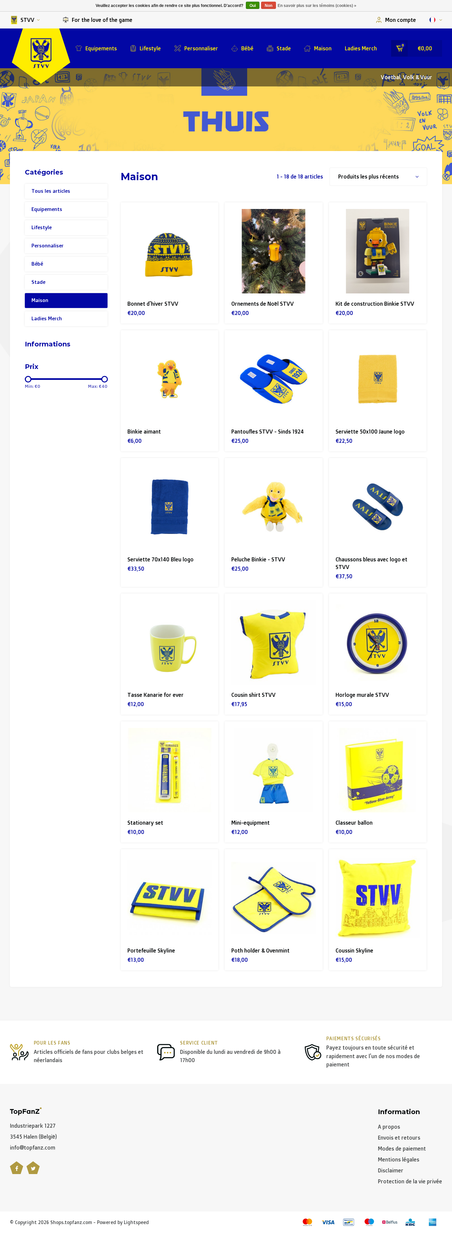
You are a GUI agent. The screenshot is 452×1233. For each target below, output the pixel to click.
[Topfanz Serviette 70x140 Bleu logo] (169, 507)
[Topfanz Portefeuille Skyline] (169, 898)
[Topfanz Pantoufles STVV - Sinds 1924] (273, 379)
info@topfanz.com (32, 1147)
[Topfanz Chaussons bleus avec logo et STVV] (378, 507)
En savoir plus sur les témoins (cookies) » (317, 5)
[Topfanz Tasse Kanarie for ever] (169, 642)
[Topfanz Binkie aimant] (169, 379)
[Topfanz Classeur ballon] (378, 770)
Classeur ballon (354, 822)
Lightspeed (136, 1222)
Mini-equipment (250, 822)
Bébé (247, 48)
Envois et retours (399, 1137)
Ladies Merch (361, 48)
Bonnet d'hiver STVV (152, 303)
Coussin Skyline (354, 950)
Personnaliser (201, 48)
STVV (27, 20)
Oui (252, 5)
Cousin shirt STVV (253, 695)
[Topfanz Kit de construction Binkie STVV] (378, 251)
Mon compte (400, 20)
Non (268, 5)
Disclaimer (390, 1170)
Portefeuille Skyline (151, 950)
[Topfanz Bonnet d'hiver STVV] (169, 251)
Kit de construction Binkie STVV (375, 303)
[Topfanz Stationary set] (169, 770)
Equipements (101, 48)
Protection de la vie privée (410, 1181)
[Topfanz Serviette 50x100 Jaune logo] (378, 379)
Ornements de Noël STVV (262, 303)
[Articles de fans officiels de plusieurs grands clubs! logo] (26, 1110)
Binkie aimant (144, 431)
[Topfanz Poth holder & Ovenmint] (273, 898)
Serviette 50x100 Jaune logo (370, 431)
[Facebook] (16, 1171)
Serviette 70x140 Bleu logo (160, 559)
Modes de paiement (402, 1148)
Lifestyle (150, 48)
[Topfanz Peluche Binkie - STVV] (273, 507)
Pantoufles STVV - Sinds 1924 (267, 431)
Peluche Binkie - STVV (258, 559)
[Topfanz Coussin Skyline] (378, 898)
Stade (284, 48)
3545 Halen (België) (33, 1136)
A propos (389, 1126)
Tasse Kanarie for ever (155, 695)
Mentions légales (398, 1159)
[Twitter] (33, 1171)
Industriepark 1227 (33, 1125)
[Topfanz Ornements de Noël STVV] (273, 251)
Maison (323, 48)
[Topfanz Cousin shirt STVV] (273, 642)
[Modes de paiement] (307, 1222)
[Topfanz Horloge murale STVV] (378, 642)
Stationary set (145, 822)
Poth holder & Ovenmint (260, 950)
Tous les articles (50, 191)
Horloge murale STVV (362, 695)
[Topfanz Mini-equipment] (273, 770)
